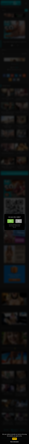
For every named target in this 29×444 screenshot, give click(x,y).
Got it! (14, 438)
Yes (10, 221)
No (18, 221)
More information (14, 441)
